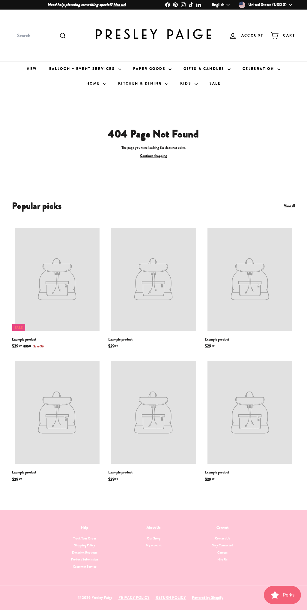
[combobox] (41, 36)
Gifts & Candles (204, 68)
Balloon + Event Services (83, 68)
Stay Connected (222, 545)
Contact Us (222, 538)
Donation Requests (84, 552)
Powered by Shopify (207, 597)
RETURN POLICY (171, 597)
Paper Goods (150, 68)
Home (94, 83)
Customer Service (85, 566)
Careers (222, 552)
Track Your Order (84, 538)
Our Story (153, 538)
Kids (186, 83)
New (32, 68)
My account (154, 545)
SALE (215, 83)
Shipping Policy (84, 545)
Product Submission (84, 559)
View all (289, 206)
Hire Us (222, 559)
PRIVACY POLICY (134, 597)
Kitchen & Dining (141, 83)
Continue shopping (153, 155)
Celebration (259, 68)
